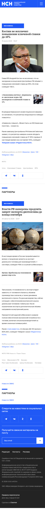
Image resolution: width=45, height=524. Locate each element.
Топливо (38, 363)
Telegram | (6, 155)
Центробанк (28, 168)
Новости (26, 152)
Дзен (33, 152)
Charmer (13, 502)
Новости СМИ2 (8, 384)
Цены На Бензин (26, 363)
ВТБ (36, 168)
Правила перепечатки (11, 495)
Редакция (6, 452)
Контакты (16, 452)
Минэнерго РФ (13, 360)
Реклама (26, 452)
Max (12, 155)
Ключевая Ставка (14, 168)
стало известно (13, 329)
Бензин (24, 360)
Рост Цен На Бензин (10, 363)
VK (37, 152)
